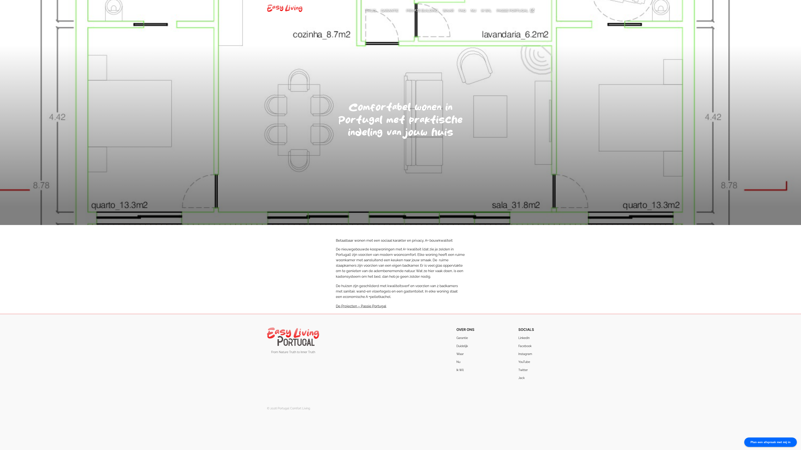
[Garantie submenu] (400, 10)
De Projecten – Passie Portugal (361, 306)
